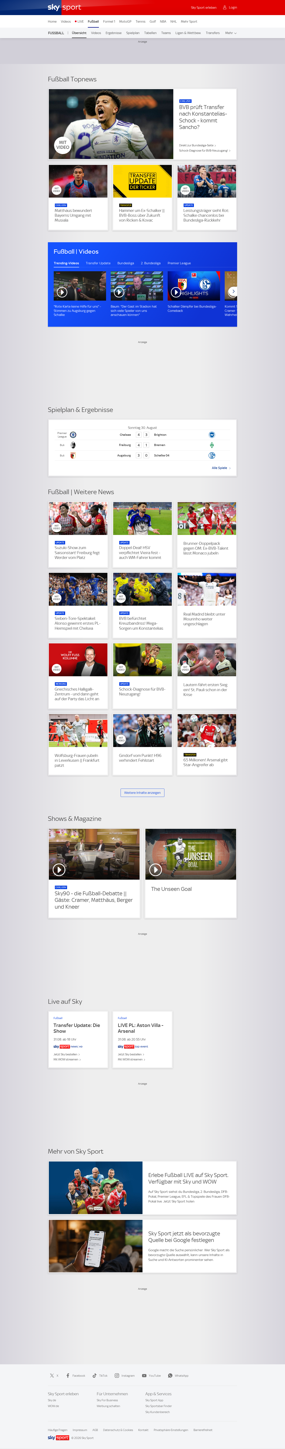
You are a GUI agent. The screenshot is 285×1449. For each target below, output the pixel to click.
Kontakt (143, 1430)
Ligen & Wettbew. (188, 33)
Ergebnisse (114, 33)
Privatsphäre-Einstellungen (171, 1430)
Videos (66, 21)
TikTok (103, 1375)
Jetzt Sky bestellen (65, 1054)
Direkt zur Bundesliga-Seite (196, 145)
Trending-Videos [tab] (66, 263)
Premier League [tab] (179, 263)
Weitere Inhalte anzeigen (142, 793)
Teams (166, 33)
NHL (173, 21)
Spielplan (133, 33)
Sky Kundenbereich (157, 1412)
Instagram (128, 1375)
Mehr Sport (189, 21)
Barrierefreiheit (202, 1430)
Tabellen (150, 33)
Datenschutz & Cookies (118, 1430)
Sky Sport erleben (204, 7)
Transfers (213, 33)
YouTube (155, 1375)
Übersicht (79, 33)
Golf (153, 21)
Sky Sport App (154, 1400)
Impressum (80, 1430)
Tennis (140, 21)
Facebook (79, 1375)
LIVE (81, 21)
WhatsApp (181, 1375)
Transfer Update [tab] (98, 263)
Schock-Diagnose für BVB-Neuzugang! (203, 150)
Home (52, 21)
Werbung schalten (108, 1406)
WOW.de (53, 1406)
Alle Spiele (219, 468)
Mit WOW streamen (66, 1059)
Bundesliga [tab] (125, 263)
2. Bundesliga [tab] (151, 263)
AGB (95, 1430)
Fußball (93, 21)
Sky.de (52, 1400)
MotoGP (125, 21)
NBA (163, 21)
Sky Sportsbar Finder (158, 1406)
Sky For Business (107, 1400)
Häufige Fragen (57, 1430)
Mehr (229, 33)
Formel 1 (109, 21)
